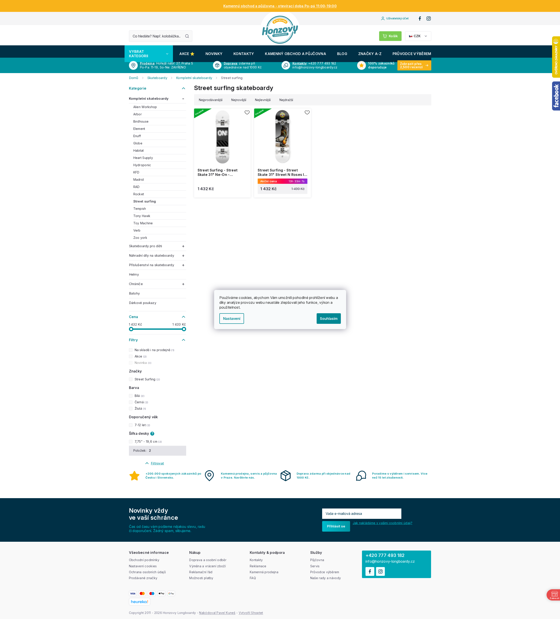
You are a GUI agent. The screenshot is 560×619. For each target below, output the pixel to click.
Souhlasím (329, 318)
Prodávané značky (143, 578)
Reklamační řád (200, 572)
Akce (140, 356)
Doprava (230, 63)
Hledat (187, 36)
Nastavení (231, 318)
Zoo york (140, 237)
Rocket (138, 194)
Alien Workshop (145, 107)
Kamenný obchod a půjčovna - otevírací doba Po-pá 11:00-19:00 (280, 6)
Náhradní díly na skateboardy (151, 255)
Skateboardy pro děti (145, 246)
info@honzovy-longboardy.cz (390, 561)
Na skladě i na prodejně (154, 350)
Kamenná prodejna (264, 572)
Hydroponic (142, 165)
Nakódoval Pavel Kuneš (217, 613)
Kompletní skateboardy (149, 98)
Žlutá (140, 408)
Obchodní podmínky (144, 560)
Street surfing (144, 201)
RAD (136, 187)
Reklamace (258, 566)
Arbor (137, 114)
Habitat (138, 150)
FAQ (253, 578)
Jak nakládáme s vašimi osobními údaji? (382, 523)
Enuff (137, 136)
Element (139, 129)
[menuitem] (149, 53)
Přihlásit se (336, 526)
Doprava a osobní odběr (207, 560)
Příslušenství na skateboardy (151, 265)
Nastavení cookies (143, 566)
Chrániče (136, 284)
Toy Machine (143, 223)
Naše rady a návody (325, 578)
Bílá (139, 396)
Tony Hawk (142, 216)
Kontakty (299, 63)
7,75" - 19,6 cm (148, 441)
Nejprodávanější (210, 100)
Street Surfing (147, 379)
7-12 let (142, 425)
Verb (137, 230)
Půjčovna (317, 560)
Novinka (143, 363)
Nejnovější (238, 100)
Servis (315, 566)
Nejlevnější (263, 100)
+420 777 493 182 (385, 555)
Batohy (134, 293)
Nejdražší (286, 100)
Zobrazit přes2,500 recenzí (411, 65)
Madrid (138, 179)
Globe (138, 143)
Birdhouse (141, 121)
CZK (417, 36)
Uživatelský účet (397, 18)
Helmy (134, 274)
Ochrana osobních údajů (147, 572)
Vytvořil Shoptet (251, 613)
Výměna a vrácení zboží (207, 566)
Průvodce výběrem (324, 572)
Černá (141, 402)
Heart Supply (143, 158)
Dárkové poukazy (142, 303)
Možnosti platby (201, 578)
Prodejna (147, 63)
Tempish (139, 208)
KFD (136, 172)
